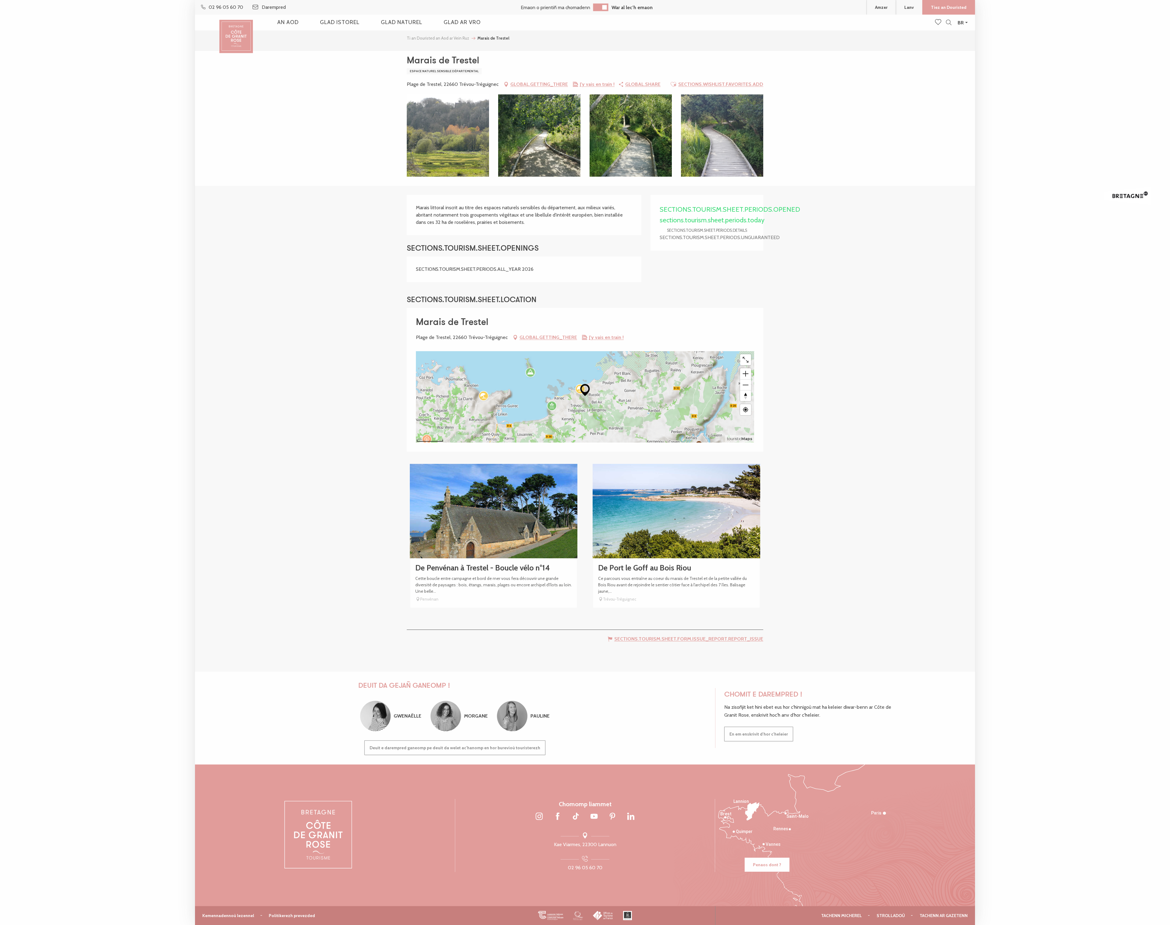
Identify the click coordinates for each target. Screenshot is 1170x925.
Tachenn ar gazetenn (944, 915)
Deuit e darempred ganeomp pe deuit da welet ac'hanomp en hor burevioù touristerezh (455, 747)
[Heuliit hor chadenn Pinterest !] (612, 817)
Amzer (881, 7)
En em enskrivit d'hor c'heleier (758, 734)
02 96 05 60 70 (585, 867)
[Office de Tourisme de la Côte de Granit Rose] (236, 31)
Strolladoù (891, 915)
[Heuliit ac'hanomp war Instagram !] (539, 817)
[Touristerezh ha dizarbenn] (627, 915)
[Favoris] (939, 22)
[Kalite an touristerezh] (578, 915)
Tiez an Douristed (948, 7)
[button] (949, 22)
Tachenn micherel (841, 915)
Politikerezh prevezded (292, 915)
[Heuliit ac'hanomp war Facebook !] (557, 817)
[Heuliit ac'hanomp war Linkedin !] (631, 817)
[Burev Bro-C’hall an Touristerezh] (603, 915)
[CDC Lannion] (550, 915)
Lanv (909, 7)
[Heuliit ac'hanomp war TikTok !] (576, 817)
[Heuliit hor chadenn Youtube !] (594, 817)
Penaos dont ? (767, 864)
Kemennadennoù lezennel (228, 915)
